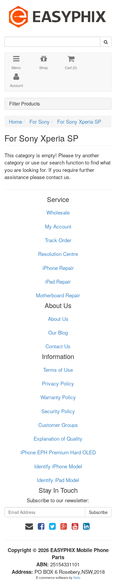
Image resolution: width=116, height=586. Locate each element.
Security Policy (58, 411)
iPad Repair (58, 281)
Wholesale (58, 212)
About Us (58, 318)
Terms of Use (58, 369)
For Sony (39, 121)
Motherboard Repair (58, 295)
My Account (58, 226)
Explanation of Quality (58, 438)
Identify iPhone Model (58, 466)
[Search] (106, 42)
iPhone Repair (58, 267)
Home (15, 121)
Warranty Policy (58, 397)
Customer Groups (58, 424)
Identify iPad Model (58, 480)
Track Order (58, 240)
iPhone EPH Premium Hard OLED (58, 452)
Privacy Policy (58, 383)
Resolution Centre (58, 253)
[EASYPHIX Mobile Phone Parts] (58, 14)
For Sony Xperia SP (79, 121)
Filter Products (24, 103)
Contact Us (58, 346)
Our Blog (58, 332)
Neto (76, 577)
